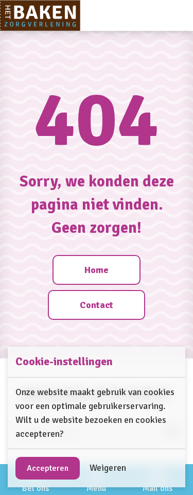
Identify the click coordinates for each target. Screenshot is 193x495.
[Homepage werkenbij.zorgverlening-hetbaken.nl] (40, 15)
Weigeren (108, 467)
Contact (96, 305)
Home (96, 270)
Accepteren (47, 468)
